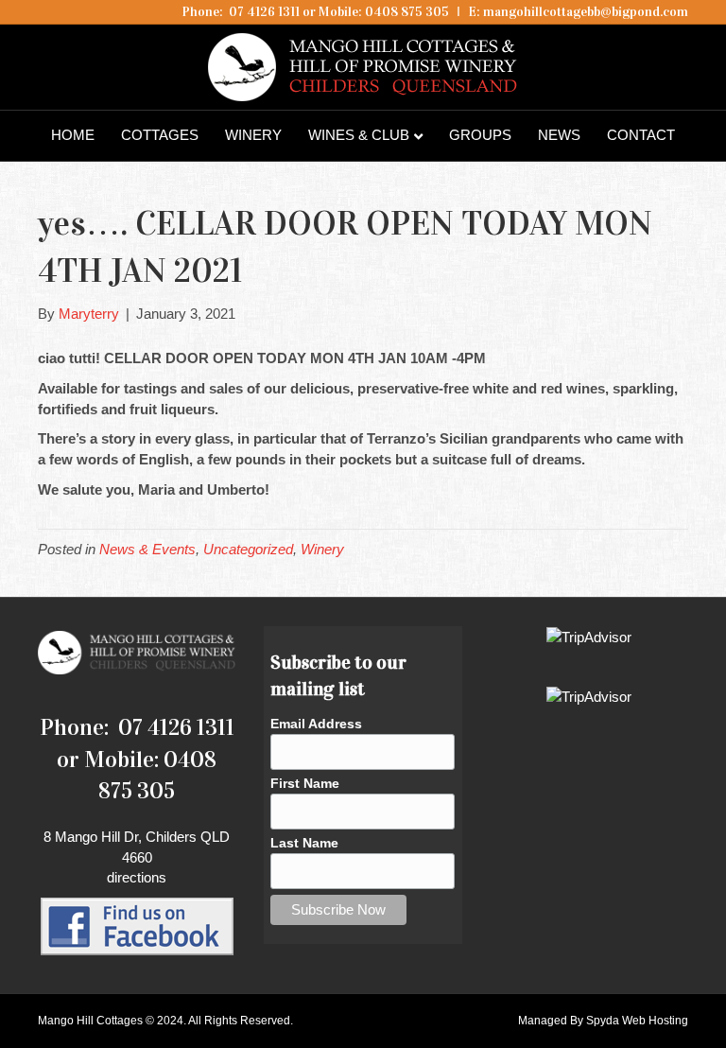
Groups (480, 135)
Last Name (304, 842)
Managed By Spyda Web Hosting (603, 1020)
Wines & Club (358, 135)
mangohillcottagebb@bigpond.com (585, 12)
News (559, 135)
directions (136, 877)
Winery (253, 135)
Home (73, 135)
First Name (304, 783)
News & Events (147, 549)
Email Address (316, 723)
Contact (641, 135)
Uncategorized (248, 549)
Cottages (160, 135)
